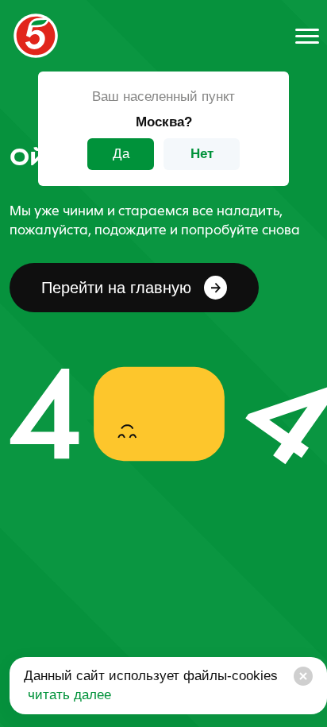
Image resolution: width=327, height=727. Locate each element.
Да (121, 153)
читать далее (67, 694)
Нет (202, 153)
